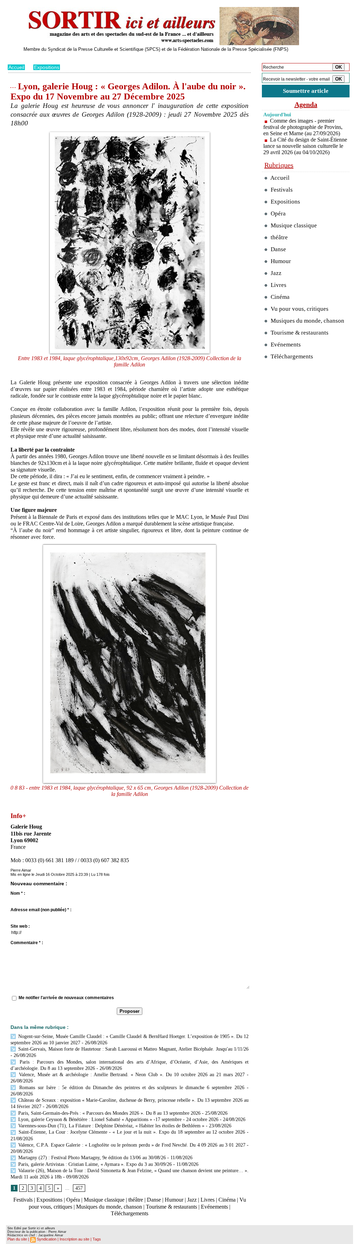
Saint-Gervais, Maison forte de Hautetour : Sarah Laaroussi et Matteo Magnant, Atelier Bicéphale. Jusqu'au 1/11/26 (133, 1049)
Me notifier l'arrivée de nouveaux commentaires (66, 997)
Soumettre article (305, 91)
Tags (97, 1239)
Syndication (46, 1239)
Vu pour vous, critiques (298, 308)
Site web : (20, 926)
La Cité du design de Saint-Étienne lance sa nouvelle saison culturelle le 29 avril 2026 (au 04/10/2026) (305, 146)
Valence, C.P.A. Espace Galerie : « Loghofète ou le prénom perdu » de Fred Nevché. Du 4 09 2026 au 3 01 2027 (131, 1145)
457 (79, 1188)
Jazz (192, 1200)
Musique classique (104, 1200)
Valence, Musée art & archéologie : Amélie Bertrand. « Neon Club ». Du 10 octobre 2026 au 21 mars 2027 (131, 1074)
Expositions (46, 67)
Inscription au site (74, 1239)
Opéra (73, 1200)
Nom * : (18, 893)
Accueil (16, 67)
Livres (208, 1200)
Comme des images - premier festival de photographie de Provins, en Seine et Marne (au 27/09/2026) (303, 127)
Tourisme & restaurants (171, 1207)
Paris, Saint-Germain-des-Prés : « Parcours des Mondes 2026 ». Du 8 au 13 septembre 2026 (109, 1113)
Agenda (305, 104)
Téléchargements (129, 1213)
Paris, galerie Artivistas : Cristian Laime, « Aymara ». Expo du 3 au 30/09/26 (94, 1164)
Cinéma (227, 1200)
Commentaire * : (27, 942)
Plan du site (17, 1239)
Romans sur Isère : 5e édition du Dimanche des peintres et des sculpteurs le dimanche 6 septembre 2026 (130, 1087)
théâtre (135, 1200)
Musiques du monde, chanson (109, 1207)
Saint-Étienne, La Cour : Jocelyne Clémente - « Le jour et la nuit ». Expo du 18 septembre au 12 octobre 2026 (131, 1132)
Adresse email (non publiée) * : (41, 909)
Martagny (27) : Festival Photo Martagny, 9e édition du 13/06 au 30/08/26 (91, 1157)
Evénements (214, 1207)
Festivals (23, 1200)
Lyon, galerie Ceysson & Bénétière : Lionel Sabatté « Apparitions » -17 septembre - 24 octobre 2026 (117, 1119)
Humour (174, 1200)
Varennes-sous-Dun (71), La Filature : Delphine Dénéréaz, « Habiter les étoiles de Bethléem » (110, 1125)
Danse (154, 1200)
